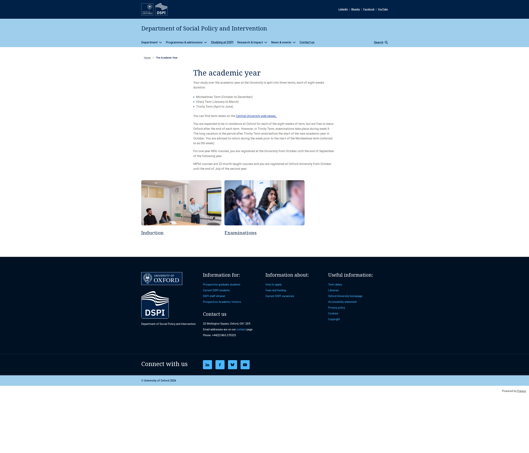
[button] (379, 42)
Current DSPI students (216, 290)
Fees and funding (275, 290)
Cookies (333, 313)
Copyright (334, 319)
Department (149, 42)
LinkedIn (343, 9)
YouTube (383, 9)
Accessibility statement (342, 302)
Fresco (521, 391)
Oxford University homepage (345, 296)
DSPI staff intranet (214, 296)
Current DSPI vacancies (279, 296)
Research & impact (250, 42)
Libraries (333, 290)
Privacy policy (336, 307)
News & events (281, 42)
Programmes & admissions (184, 42)
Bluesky (355, 9)
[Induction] (181, 208)
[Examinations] (264, 208)
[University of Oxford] (147, 9)
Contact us (307, 42)
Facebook (368, 9)
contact (241, 329)
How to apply (273, 284)
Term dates (335, 284)
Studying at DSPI (222, 42)
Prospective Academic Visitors (222, 302)
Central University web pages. (256, 116)
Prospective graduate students (221, 284)
